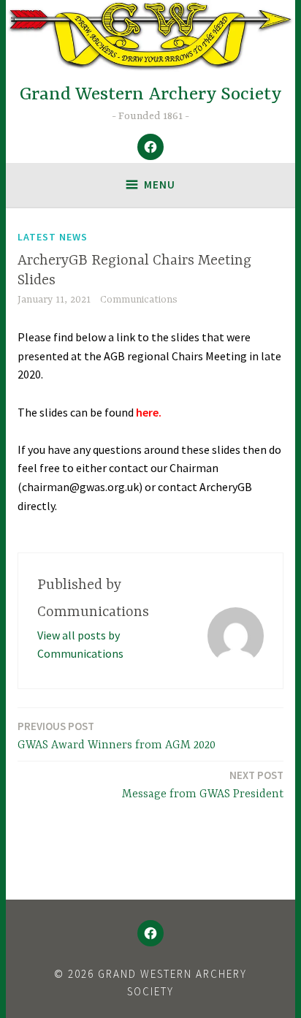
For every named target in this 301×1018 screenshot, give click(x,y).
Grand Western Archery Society (151, 94)
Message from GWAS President (202, 784)
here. (148, 412)
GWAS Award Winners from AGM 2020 (117, 735)
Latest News (53, 236)
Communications (139, 299)
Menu (159, 184)
